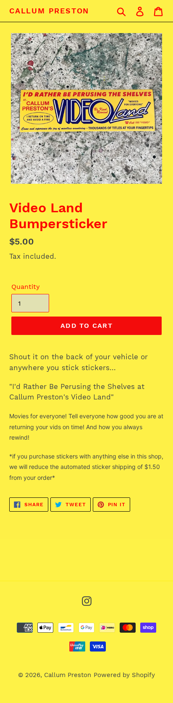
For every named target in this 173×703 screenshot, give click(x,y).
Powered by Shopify (124, 675)
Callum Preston (49, 10)
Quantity (25, 287)
